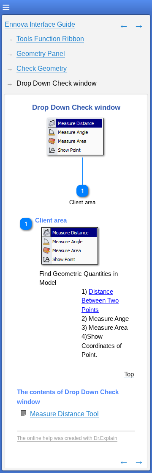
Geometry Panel (40, 53)
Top (129, 374)
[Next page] (139, 24)
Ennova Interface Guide (40, 24)
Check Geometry (41, 68)
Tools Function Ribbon (50, 38)
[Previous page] (124, 24)
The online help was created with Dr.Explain (67, 438)
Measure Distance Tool (64, 413)
